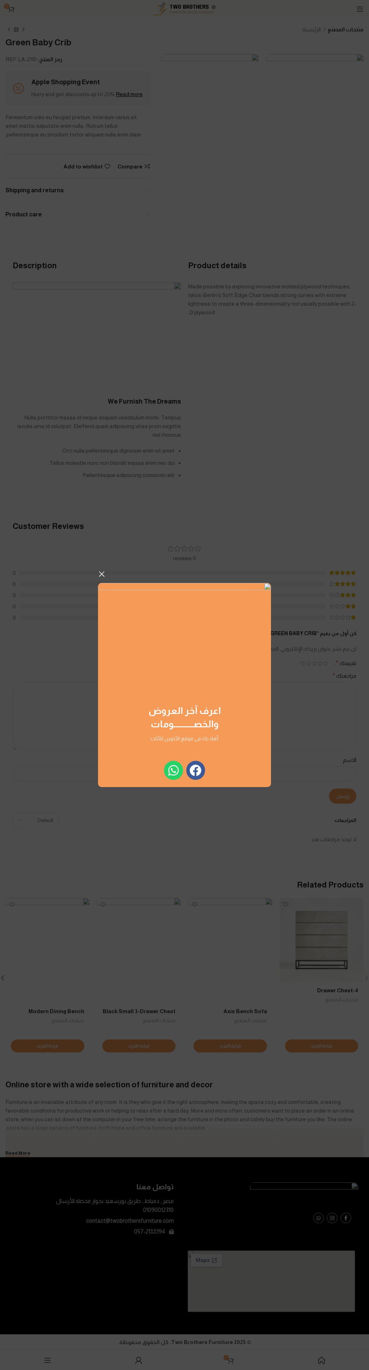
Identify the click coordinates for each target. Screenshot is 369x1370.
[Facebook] (195, 770)
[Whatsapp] (173, 770)
